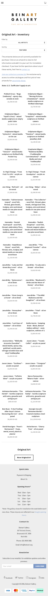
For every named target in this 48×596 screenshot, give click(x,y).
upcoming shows (19, 80)
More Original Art (24, 457)
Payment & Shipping (24, 475)
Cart (46, 4)
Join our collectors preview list (14, 74)
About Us (24, 479)
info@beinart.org (26, 545)
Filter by (4, 39)
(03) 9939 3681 (27, 541)
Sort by (4, 47)
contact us (26, 69)
